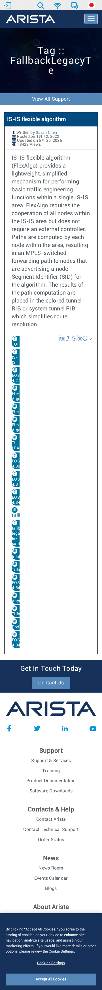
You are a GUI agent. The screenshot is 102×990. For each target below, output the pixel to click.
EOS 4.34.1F (19, 585)
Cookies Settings (51, 963)
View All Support (51, 99)
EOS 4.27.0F (19, 378)
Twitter (37, 728)
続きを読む (74, 338)
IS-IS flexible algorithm (36, 119)
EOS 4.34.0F (19, 500)
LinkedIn (64, 728)
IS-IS (15, 360)
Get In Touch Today (51, 668)
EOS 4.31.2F (19, 481)
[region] (51, 951)
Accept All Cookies (51, 979)
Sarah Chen (46, 133)
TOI (15, 344)
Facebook (9, 728)
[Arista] (30, 19)
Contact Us (51, 683)
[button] (41, 5)
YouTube (93, 728)
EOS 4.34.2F (19, 642)
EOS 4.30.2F (19, 463)
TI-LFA (15, 445)
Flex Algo (16, 427)
